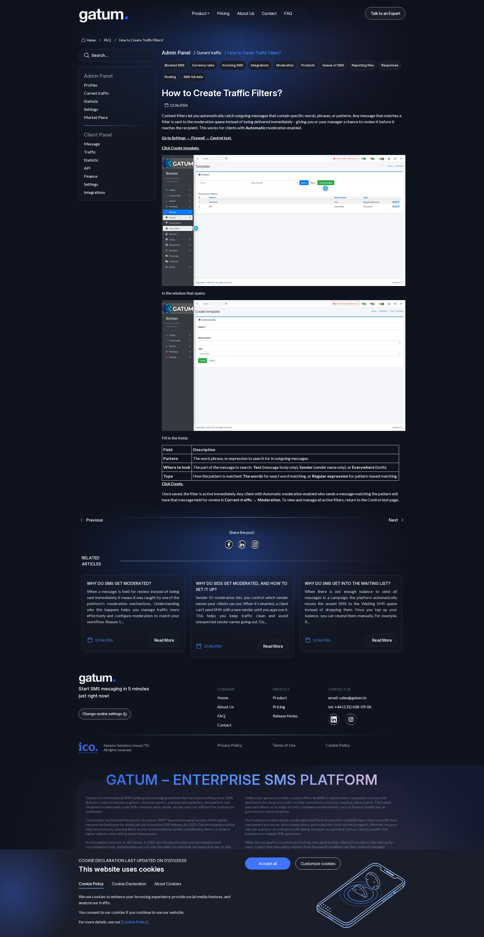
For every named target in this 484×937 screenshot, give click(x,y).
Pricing (223, 13)
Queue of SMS (333, 65)
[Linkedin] (333, 719)
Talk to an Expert (385, 13)
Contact (269, 13)
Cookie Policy (338, 745)
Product (280, 697)
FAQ (288, 13)
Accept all (268, 863)
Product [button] (199, 13)
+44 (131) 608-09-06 (353, 706)
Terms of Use (284, 745)
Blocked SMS (175, 65)
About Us (245, 13)
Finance (90, 176)
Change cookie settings (102, 714)
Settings (91, 109)
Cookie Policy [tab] (91, 883)
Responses (390, 65)
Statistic (91, 101)
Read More (164, 640)
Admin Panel (176, 53)
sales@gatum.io (353, 697)
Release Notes (285, 715)
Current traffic (96, 93)
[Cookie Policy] (134, 921)
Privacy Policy (229, 745)
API (87, 168)
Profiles (91, 85)
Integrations (94, 192)
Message (92, 143)
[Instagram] (350, 719)
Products (308, 65)
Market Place (96, 117)
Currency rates (203, 65)
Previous (94, 520)
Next (393, 520)
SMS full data (193, 77)
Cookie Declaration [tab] (129, 883)
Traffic (90, 151)
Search (87, 55)
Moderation (285, 65)
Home (222, 697)
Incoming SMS (232, 65)
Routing (170, 77)
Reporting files (363, 65)
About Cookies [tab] (167, 883)
